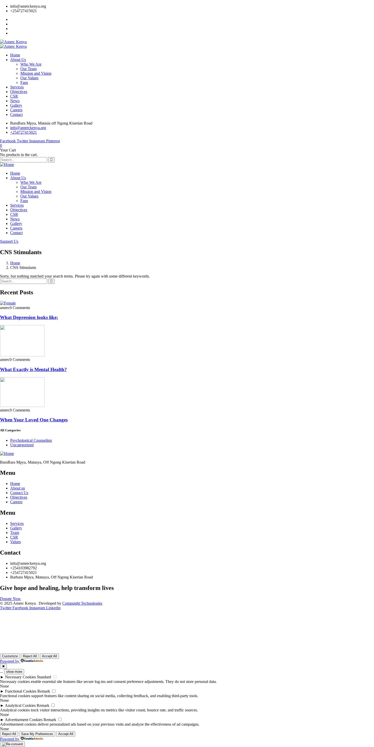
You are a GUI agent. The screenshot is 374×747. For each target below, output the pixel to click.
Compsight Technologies (82, 603)
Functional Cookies (20, 691)
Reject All (30, 656)
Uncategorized (22, 445)
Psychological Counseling (31, 440)
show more (14, 672)
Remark (43, 691)
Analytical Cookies (20, 705)
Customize (10, 656)
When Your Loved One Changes (34, 419)
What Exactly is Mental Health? (33, 369)
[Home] (7, 164)
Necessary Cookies (20, 677)
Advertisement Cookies (23, 720)
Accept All (49, 656)
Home (15, 263)
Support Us (9, 241)
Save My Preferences (37, 734)
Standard (44, 677)
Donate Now (10, 599)
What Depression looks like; (29, 317)
